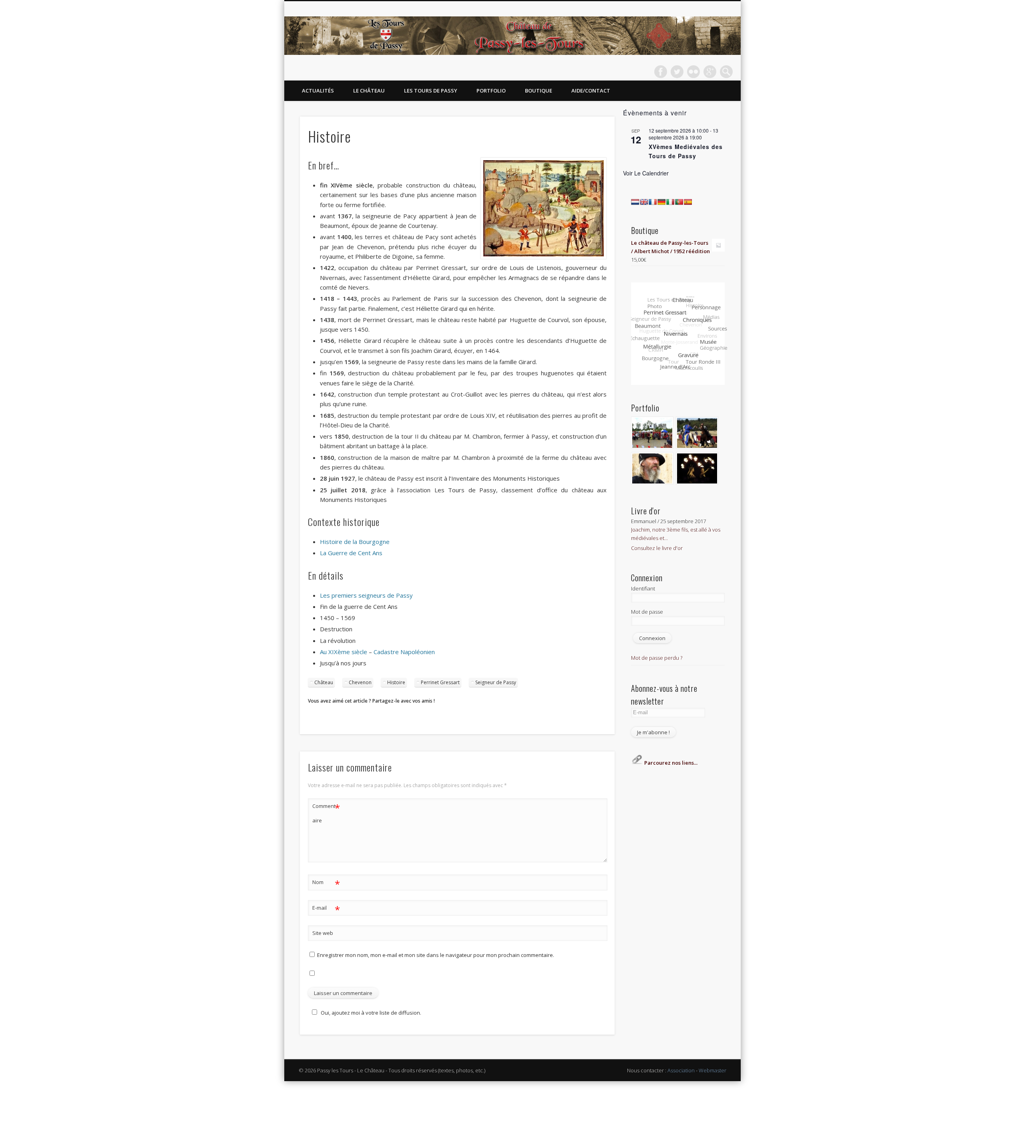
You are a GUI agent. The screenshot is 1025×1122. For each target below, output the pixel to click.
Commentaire (326, 812)
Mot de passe (647, 611)
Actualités (318, 90)
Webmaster (712, 1070)
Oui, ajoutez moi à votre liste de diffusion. (371, 1012)
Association (681, 1070)
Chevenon (360, 682)
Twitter (677, 71)
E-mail (326, 909)
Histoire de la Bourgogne (355, 542)
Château (323, 682)
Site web (322, 933)
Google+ (709, 71)
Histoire (396, 682)
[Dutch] (635, 202)
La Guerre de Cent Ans (351, 553)
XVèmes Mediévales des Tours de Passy (686, 151)
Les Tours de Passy (430, 90)
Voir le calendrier (646, 173)
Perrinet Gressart (440, 682)
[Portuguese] (679, 202)
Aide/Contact (590, 90)
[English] (644, 202)
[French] (653, 202)
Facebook (660, 71)
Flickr (693, 71)
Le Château (369, 90)
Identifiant (643, 588)
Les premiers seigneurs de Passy (366, 595)
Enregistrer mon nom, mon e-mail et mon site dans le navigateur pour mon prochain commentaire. (435, 955)
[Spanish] (688, 202)
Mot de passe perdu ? (656, 657)
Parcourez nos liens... (670, 762)
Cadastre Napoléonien (404, 652)
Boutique (538, 90)
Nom (326, 883)
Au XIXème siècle (343, 652)
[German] (661, 202)
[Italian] (670, 202)
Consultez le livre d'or (657, 548)
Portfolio (491, 90)
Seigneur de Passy (495, 682)
